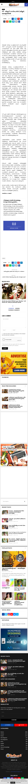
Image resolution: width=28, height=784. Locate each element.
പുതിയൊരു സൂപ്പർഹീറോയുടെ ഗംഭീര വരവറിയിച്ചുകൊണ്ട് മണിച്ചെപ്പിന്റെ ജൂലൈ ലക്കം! (17, 398)
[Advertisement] (14, 34)
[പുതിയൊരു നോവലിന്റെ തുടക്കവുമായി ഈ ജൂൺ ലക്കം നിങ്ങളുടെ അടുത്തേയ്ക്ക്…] (5, 407)
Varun (4, 15)
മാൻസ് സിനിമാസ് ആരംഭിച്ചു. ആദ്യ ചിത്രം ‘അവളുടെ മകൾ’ (14, 277)
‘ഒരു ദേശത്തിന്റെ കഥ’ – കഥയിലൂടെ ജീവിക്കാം (13, 569)
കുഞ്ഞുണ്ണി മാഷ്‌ (5, 587)
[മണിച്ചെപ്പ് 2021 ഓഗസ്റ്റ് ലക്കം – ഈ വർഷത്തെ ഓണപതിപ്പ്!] (20, 583)
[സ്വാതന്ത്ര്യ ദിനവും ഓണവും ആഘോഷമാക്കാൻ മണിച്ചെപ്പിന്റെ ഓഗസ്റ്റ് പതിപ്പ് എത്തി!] (5, 391)
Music (2, 741)
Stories (2, 745)
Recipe (2, 749)
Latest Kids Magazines (8, 679)
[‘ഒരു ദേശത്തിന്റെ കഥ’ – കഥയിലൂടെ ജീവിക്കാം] (14, 559)
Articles (2, 734)
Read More (18, 782)
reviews (17, 308)
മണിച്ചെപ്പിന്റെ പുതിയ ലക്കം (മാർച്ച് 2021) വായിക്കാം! (14, 271)
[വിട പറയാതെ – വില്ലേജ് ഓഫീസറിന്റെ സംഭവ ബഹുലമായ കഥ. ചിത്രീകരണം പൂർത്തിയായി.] (5, 540)
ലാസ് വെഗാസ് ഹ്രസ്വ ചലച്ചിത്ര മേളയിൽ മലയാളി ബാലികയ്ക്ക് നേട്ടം (7, 603)
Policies (13, 1)
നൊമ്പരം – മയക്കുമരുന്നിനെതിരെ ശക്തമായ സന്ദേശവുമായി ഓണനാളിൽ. (16, 512)
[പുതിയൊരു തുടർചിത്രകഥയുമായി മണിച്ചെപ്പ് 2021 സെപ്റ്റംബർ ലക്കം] (20, 596)
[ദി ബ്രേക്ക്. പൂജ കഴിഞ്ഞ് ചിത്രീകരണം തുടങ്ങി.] (5, 520)
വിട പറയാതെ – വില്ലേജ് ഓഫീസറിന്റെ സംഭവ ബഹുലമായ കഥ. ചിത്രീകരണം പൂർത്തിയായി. (17, 540)
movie (4, 258)
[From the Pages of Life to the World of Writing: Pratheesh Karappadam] (5, 534)
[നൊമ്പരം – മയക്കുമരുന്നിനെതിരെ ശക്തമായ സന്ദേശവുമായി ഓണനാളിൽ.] (5, 512)
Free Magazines (4, 739)
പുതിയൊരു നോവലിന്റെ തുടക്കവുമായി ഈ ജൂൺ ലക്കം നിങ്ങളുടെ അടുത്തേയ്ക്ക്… (16, 406)
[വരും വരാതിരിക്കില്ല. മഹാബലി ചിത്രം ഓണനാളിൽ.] (5, 527)
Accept (12, 782)
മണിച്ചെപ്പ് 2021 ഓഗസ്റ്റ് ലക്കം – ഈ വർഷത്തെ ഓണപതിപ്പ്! (19, 589)
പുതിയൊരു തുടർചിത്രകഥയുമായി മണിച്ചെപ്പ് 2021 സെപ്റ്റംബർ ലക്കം (19, 603)
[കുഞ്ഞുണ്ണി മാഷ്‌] (8, 583)
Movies (3, 9)
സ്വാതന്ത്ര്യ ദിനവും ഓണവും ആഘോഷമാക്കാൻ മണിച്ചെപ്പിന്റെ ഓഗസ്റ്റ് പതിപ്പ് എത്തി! (16, 391)
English (2, 743)
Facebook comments (14, 310)
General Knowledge (5, 747)
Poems (2, 735)
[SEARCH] (24, 501)
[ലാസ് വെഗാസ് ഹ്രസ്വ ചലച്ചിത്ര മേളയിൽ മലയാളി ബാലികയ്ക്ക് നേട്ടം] (8, 596)
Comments (11, 308)
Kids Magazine (4, 737)
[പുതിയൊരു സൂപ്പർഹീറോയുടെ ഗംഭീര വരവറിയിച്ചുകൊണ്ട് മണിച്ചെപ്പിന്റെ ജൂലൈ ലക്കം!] (5, 399)
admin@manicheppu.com (16, 771)
